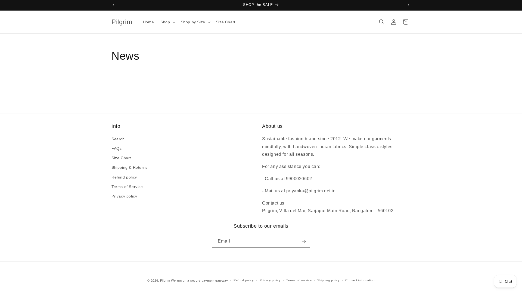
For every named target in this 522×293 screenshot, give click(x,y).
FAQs (116, 148)
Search (118, 139)
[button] (167, 22)
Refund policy (124, 177)
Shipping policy (328, 280)
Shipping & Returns (129, 167)
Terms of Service (127, 186)
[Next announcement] (409, 5)
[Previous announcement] (113, 5)
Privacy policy (124, 196)
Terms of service (299, 280)
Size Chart (121, 158)
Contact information (359, 280)
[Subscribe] (304, 241)
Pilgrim (165, 280)
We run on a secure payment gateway (199, 280)
